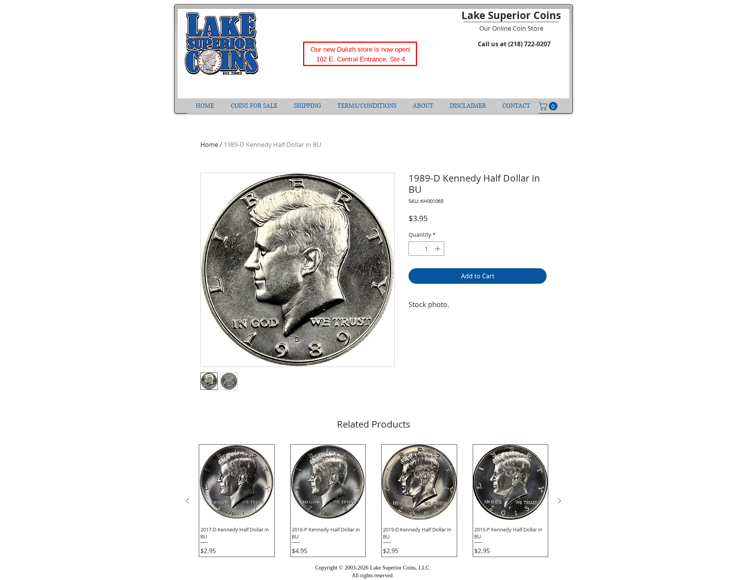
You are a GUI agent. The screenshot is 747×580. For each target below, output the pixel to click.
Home (209, 144)
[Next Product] (559, 500)
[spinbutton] (426, 248)
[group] (373, 500)
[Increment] (438, 248)
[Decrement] (414, 248)
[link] (548, 106)
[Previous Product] (187, 500)
